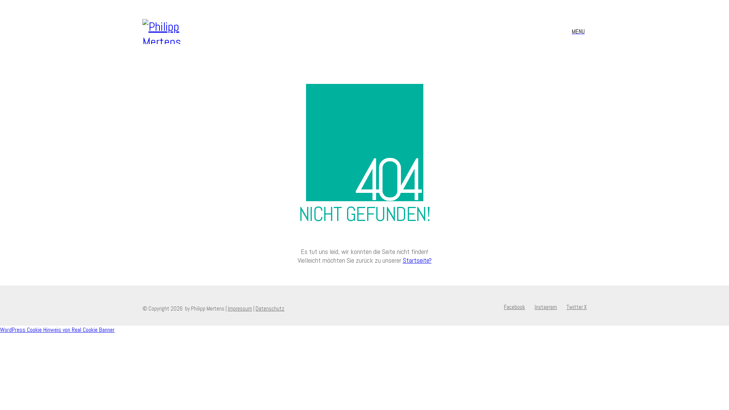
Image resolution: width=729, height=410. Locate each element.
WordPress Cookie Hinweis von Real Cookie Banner (57, 330)
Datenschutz (270, 308)
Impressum (240, 308)
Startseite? (417, 260)
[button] (579, 31)
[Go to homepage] (177, 31)
